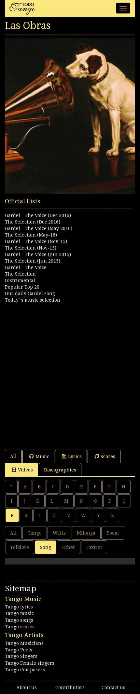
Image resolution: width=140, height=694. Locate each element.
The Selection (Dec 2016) (32, 222)
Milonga (86, 533)
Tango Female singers (29, 663)
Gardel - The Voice (26, 267)
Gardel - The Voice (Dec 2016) (38, 215)
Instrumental (20, 280)
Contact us (113, 687)
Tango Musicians (24, 643)
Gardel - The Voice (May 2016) (38, 228)
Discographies (60, 469)
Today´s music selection (32, 300)
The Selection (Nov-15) (30, 248)
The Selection (20, 274)
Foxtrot (94, 547)
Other (68, 547)
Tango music (19, 613)
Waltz (59, 533)
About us (26, 687)
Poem (112, 533)
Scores (108, 456)
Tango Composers (25, 669)
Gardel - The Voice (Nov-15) (36, 241)
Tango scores (20, 626)
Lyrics (75, 456)
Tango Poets (18, 649)
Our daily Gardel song (30, 293)
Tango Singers (21, 656)
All (13, 456)
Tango (35, 533)
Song (45, 547)
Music (42, 456)
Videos (25, 469)
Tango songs (19, 620)
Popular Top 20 (22, 287)
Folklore (20, 547)
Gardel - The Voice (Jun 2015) (38, 254)
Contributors (70, 687)
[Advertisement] (70, 373)
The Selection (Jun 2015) (32, 261)
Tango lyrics (19, 606)
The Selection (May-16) (31, 235)
